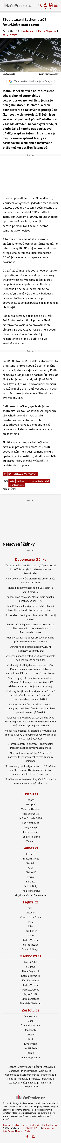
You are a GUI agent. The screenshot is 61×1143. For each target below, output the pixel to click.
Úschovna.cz (47, 1074)
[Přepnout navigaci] (45, 5)
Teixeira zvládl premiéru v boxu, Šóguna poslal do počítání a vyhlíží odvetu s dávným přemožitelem (30, 569)
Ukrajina (30, 804)
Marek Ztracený (30, 989)
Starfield (30, 863)
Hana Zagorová (30, 971)
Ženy (38, 1066)
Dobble (30, 1034)
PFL (30, 921)
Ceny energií (30, 827)
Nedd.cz (11, 1078)
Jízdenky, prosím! (30, 1057)
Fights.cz (30, 902)
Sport (30, 1066)
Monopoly (30, 1030)
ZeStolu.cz (45, 1070)
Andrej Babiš (30, 962)
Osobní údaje (36, 1125)
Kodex (46, 1125)
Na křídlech (30, 1048)
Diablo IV (31, 872)
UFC (30, 908)
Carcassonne (30, 1016)
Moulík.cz (23, 1078)
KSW (30, 926)
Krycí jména (30, 1043)
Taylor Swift (30, 994)
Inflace (30, 799)
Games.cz (31, 847)
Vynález (30, 841)
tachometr (22, 481)
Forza (30, 877)
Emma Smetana (30, 998)
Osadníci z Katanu (31, 1025)
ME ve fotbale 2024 (30, 818)
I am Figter (31, 930)
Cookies (24, 1125)
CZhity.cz (14, 1082)
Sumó (30, 935)
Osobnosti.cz (30, 956)
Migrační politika (30, 813)
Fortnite (30, 881)
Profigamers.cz (29, 1070)
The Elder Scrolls (30, 890)
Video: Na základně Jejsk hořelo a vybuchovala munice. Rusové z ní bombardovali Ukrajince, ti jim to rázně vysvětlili (30, 734)
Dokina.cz (47, 1078)
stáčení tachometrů (39, 481)
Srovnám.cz (44, 1082)
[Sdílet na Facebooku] (5, 474)
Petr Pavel (30, 966)
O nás (27, 1131)
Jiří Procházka (30, 944)
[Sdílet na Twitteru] (9, 474)
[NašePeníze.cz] (17, 5)
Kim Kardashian (30, 980)
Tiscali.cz (30, 793)
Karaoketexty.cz (30, 1074)
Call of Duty (30, 886)
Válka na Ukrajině (30, 809)
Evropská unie (30, 832)
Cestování (48, 1066)
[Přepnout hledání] (40, 5)
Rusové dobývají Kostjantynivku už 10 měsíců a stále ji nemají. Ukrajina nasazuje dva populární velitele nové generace (30, 770)
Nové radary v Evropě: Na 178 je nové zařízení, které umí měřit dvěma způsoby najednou (30, 756)
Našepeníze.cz (28, 1082)
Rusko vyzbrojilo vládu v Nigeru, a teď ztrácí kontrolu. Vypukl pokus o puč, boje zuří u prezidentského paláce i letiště (30, 695)
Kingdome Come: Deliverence (31, 895)
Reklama (6, 1125)
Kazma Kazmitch (30, 975)
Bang (30, 1020)
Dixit (30, 1039)
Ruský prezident (30, 822)
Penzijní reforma (30, 836)
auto (12, 481)
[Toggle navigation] (55, 5)
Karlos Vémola (30, 940)
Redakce (15, 1125)
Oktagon (30, 912)
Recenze (30, 854)
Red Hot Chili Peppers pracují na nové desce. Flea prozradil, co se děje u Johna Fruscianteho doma (31, 628)
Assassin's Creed (30, 858)
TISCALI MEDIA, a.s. (32, 1128)
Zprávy (22, 1066)
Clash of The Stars (30, 917)
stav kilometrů (17, 485)
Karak (30, 1052)
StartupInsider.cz (30, 1086)
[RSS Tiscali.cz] (33, 1136)
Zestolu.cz (30, 1010)
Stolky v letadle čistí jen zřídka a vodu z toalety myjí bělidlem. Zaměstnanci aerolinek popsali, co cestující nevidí (30, 708)
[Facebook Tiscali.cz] (27, 1136)
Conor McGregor (30, 949)
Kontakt (53, 1125)
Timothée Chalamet (31, 1003)
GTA (30, 867)
